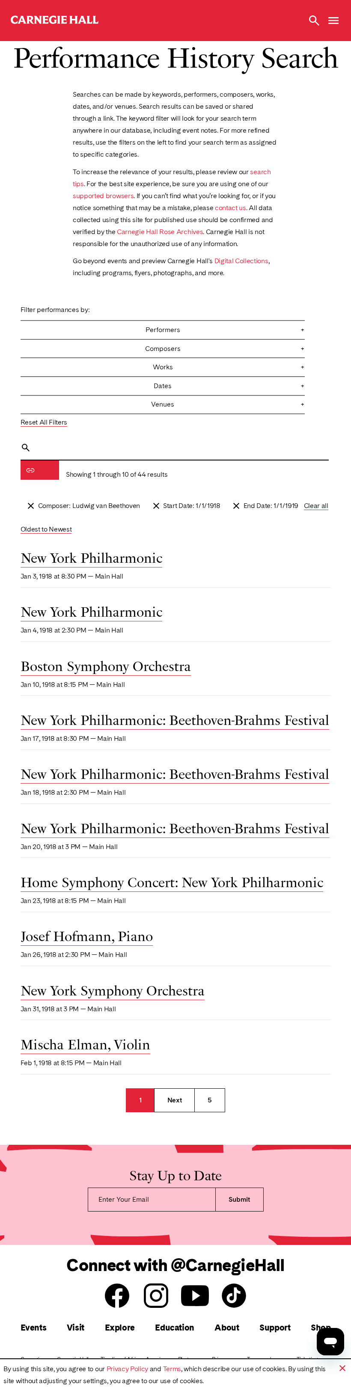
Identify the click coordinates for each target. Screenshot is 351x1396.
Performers (225, 330)
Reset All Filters (44, 422)
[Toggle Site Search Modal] (314, 20)
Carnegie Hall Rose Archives (160, 232)
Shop (320, 1327)
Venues (228, 404)
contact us (230, 208)
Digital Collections (241, 261)
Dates (229, 386)
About (226, 1327)
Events (34, 1327)
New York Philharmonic (91, 557)
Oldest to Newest (46, 529)
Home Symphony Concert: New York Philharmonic (172, 881)
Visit (75, 1327)
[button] (342, 1368)
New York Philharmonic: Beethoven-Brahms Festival (175, 719)
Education (174, 1327)
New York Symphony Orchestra (113, 989)
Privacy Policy (128, 1369)
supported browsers (103, 196)
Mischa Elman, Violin (85, 1043)
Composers (225, 349)
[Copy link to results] (30, 470)
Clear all (316, 506)
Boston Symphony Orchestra (106, 665)
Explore (120, 1327)
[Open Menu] (333, 20)
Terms (172, 1369)
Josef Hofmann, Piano (87, 935)
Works (229, 367)
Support (274, 1327)
